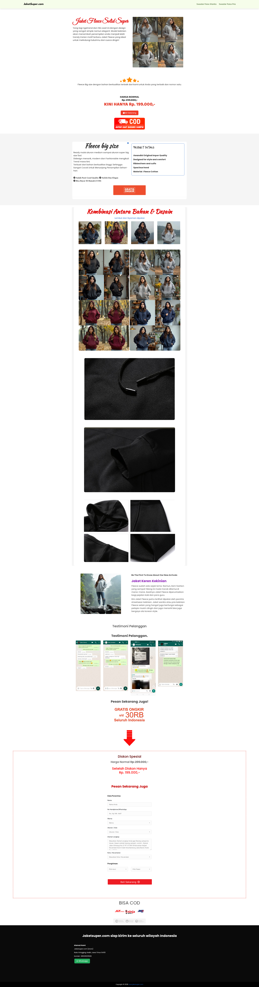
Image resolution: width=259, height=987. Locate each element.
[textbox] (129, 823)
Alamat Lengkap (113, 837)
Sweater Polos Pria (227, 4)
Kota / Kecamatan (113, 853)
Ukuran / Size (112, 828)
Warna (109, 819)
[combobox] (129, 823)
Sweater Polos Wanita (206, 4)
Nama (109, 800)
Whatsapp (83, 961)
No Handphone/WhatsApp (117, 809)
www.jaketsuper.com (136, 984)
